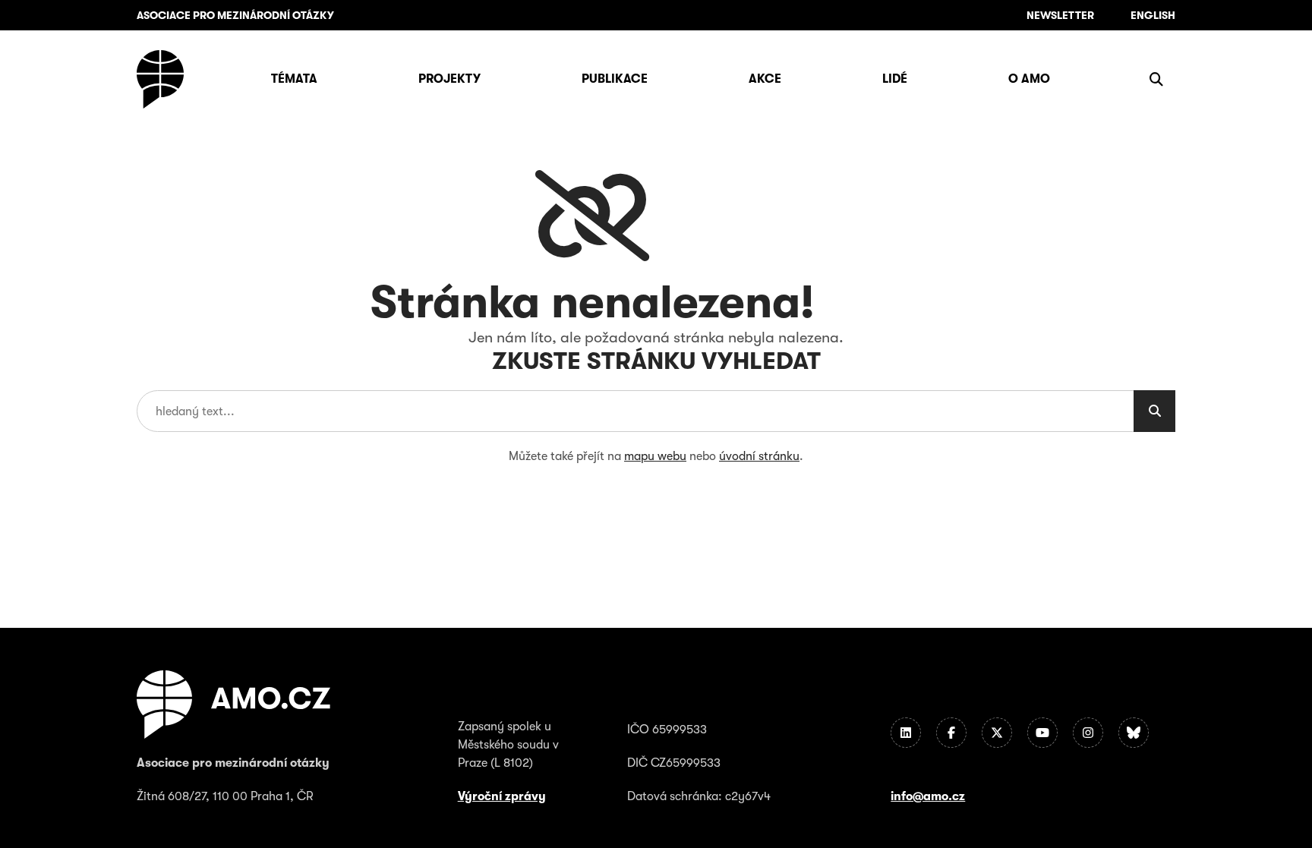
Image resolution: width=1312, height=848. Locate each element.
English (1153, 15)
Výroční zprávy (502, 796)
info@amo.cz (928, 796)
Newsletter (1060, 15)
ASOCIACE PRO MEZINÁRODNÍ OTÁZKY (235, 15)
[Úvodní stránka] (160, 79)
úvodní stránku (759, 456)
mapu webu (655, 456)
